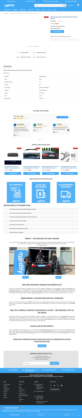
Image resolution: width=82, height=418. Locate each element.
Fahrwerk (15, 9)
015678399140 (74, 1)
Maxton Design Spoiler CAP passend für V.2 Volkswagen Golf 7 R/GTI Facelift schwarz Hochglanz (31, 167)
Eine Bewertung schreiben (62, 117)
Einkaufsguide (42, 346)
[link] (12, 156)
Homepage (6, 13)
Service (49, 9)
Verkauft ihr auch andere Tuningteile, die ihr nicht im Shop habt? (23, 217)
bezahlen (25, 330)
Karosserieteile (7, 9)
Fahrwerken (63, 288)
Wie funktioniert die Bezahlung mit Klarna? (19, 228)
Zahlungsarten (22, 390)
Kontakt (55, 9)
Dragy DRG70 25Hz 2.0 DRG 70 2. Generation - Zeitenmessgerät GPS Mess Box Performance (11, 167)
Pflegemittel (31, 9)
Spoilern (42, 288)
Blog (20, 401)
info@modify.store (40, 391)
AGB (20, 397)
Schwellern (49, 288)
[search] (64, 5)
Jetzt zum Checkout (64, 39)
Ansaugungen (57, 288)
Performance (23, 9)
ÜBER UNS (25, 277)
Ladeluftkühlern (69, 288)
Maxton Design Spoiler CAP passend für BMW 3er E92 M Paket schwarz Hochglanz (50, 167)
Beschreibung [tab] (8, 66)
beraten (10, 304)
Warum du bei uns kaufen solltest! (17, 224)
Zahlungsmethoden (36, 292)
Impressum (21, 399)
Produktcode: (53, 21)
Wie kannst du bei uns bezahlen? (16, 232)
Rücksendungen (22, 393)
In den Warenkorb (13, 173)
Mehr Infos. (38, 411)
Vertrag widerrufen (55, 389)
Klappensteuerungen (13, 290)
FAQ (19, 386)
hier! (51, 375)
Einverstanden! (41, 414)
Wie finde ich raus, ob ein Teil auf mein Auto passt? (20, 213)
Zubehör (37, 9)
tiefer (44, 302)
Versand (20, 392)
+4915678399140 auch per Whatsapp (43, 376)
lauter (52, 302)
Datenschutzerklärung (23, 395)
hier (44, 320)
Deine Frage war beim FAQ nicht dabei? (18, 221)
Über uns (43, 9)
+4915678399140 (39, 396)
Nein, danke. (66, 414)
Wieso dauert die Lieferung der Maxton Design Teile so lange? (23, 209)
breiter (47, 302)
